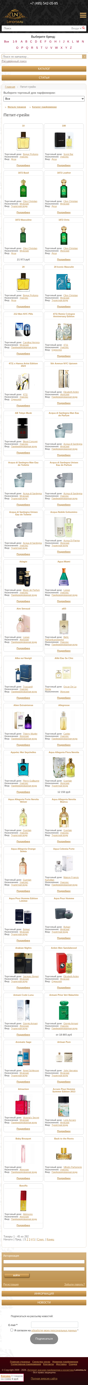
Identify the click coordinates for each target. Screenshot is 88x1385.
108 (64, 125)
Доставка (61, 1364)
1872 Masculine (23, 220)
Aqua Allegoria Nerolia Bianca (64, 800)
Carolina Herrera (31, 342)
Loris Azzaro (69, 1120)
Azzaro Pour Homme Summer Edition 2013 (63, 1090)
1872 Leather (64, 172)
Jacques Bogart (31, 976)
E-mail (13, 1325)
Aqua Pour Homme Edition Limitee (23, 899)
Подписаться (44, 1338)
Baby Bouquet (23, 1138)
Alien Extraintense (23, 705)
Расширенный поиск (14, 61)
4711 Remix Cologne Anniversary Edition (64, 315)
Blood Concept (30, 441)
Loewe (66, 590)
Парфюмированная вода (24, 347)
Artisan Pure (64, 1042)
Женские (64, 251)
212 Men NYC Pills (23, 314)
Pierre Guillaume (31, 780)
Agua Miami (64, 561)
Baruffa (23, 1185)
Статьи (44, 77)
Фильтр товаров (17, 107)
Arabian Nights (23, 948)
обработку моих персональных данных (54, 1330)
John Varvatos (70, 1070)
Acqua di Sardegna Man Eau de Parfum (64, 414)
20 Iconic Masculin (64, 267)
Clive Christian (30, 201)
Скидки (73, 1364)
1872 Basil (23, 172)
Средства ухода (41, 1361)
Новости (44, 1302)
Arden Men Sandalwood (64, 948)
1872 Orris (64, 220)
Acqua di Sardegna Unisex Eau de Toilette (23, 513)
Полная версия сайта (44, 1378)
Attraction (23, 1089)
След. (40, 1239)
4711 (65, 345)
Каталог (44, 68)
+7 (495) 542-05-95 (44, 3)
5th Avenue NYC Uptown (64, 363)
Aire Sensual (23, 608)
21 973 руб (23, 259)
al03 (64, 608)
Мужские (24, 203)
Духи (13, 159)
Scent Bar (68, 154)
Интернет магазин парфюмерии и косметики (50, 1370)
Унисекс (24, 156)
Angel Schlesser (31, 1070)
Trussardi (28, 686)
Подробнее (23, 165)
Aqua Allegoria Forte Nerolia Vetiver (23, 800)
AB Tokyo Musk (23, 413)
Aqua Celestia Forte (63, 849)
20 (23, 267)
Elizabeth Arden (71, 392)
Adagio (23, 561)
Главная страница (20, 1361)
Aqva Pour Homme (64, 898)
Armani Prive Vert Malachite (64, 995)
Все (6, 41)
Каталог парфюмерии (44, 107)
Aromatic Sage (23, 1042)
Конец (50, 1239)
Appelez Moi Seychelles (23, 752)
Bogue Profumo (30, 154)
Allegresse (64, 705)
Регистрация (11, 1284)
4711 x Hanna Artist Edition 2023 (23, 364)
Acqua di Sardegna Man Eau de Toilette (23, 463)
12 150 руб (64, 792)
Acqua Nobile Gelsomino (63, 512)
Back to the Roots (64, 1138)
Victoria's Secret (31, 1117)
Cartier (66, 733)
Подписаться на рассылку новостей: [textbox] (32, 1316)
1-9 (15, 41)
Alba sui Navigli (23, 658)
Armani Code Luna (23, 995)
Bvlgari (26, 929)
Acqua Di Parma (71, 540)
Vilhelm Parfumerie (72, 1167)
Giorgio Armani (30, 1023)
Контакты (48, 1364)
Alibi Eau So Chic (64, 658)
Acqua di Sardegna (72, 444)
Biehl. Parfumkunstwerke (57, 638)
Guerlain (67, 780)
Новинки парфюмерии (65, 1361)
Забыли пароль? (74, 1284)
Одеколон (57, 350)
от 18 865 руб (64, 1034)
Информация (44, 1293)
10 (23, 125)
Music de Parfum (31, 590)
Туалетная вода (19, 206)
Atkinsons (28, 1214)
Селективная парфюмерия (26, 1364)
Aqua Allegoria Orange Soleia (23, 850)
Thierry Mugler (30, 733)
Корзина (6, 1376)
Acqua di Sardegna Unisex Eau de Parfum (64, 463)
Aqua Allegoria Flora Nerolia (64, 752)
